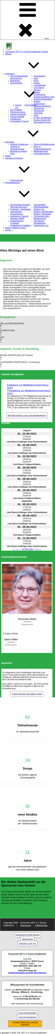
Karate (37, 83)
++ (36, 549)
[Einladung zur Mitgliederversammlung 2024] (29, 392)
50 (26, 549)
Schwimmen (39, 104)
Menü (47, 39)
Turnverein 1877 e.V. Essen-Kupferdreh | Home (26, 52)
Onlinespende (16, 180)
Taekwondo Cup (41, 225)
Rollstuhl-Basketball (43, 99)
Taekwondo (39, 108)
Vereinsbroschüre (42, 154)
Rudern (37, 101)
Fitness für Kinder (18, 114)
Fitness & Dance (17, 112)
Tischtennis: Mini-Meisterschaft (42, 217)
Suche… (9, 230)
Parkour (37, 90)
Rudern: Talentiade (42, 214)
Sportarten (10, 74)
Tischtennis (39, 111)
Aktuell (8, 54)
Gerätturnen (15, 119)
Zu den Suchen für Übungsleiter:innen (42, 121)
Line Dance (39, 88)
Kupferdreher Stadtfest (20, 225)
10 (23, 549)
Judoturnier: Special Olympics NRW (19, 217)
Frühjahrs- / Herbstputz (20, 209)
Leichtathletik (40, 85)
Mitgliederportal (41, 151)
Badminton (15, 81)
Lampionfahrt (40, 205)
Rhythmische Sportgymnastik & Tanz (44, 95)
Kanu (36, 81)
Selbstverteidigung (42, 106)
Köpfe (7, 156)
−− (17, 549)
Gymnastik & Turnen (19, 121)
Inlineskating (39, 76)
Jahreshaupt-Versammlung (16, 213)
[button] (27, 325)
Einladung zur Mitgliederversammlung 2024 (27, 386)
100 (31, 549)
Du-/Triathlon (16, 110)
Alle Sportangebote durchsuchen (19, 77)
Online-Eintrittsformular (44, 144)
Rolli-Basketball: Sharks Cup (41, 208)
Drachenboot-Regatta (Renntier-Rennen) (20, 206)
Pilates (37, 92)
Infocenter (9, 142)
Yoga (36, 115)
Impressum (25, 925)
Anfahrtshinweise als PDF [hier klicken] (27, 973)
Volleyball (38, 113)
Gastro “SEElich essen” (15, 228)
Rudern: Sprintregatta (43, 212)
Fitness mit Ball (17, 117)
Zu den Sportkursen (43, 118)
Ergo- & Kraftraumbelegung (42, 148)
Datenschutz (41, 925)
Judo (36, 78)
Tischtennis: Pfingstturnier (40, 222)
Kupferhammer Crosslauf (17, 222)
